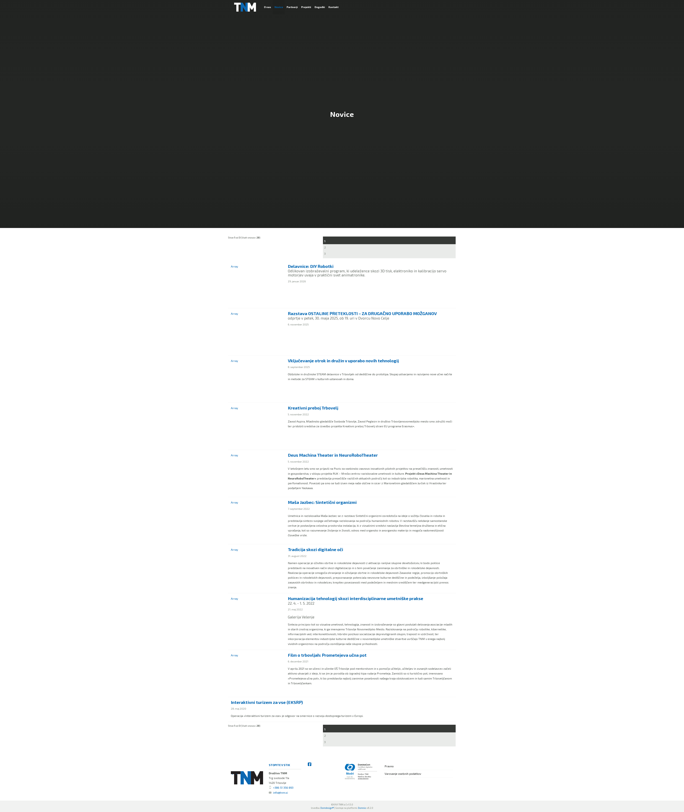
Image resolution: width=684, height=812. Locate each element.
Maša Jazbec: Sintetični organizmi (322, 502)
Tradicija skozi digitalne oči (315, 549)
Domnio (362, 807)
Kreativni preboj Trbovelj (313, 407)
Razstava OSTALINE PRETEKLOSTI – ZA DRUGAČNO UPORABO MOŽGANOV (362, 313)
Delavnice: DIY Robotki (310, 266)
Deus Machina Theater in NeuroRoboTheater (333, 455)
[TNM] (245, 7)
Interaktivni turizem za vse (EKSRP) (267, 702)
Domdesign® (327, 807)
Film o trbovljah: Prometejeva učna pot (327, 655)
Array (234, 266)
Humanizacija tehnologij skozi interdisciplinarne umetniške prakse (355, 598)
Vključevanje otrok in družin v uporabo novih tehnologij (343, 360)
